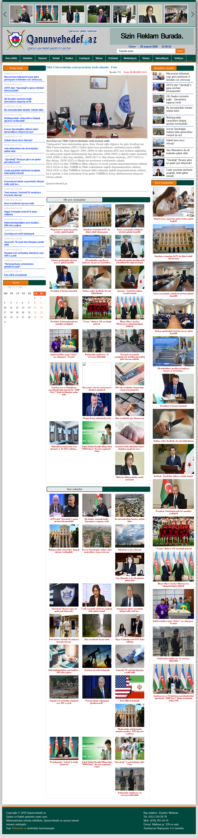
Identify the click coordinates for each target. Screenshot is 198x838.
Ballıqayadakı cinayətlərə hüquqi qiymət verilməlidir (64, 551)
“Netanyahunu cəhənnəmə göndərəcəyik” (97, 702)
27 (23, 317)
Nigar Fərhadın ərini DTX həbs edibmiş (129, 640)
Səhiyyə (178, 58)
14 (29, 307)
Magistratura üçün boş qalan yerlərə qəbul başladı (64, 230)
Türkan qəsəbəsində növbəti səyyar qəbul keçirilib (64, 261)
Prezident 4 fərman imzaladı (64, 291)
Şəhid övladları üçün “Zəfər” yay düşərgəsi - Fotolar (64, 355)
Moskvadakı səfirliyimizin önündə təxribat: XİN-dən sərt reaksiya (130, 731)
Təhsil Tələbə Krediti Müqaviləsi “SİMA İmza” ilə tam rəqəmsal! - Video (96, 448)
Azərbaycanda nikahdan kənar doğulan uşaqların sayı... (129, 447)
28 (29, 317)
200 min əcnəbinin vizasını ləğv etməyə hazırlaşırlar (129, 388)
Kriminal (113, 58)
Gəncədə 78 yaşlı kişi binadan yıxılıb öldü (129, 671)
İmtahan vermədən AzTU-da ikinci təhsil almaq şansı (97, 230)
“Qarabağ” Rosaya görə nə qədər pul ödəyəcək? (64, 610)
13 (23, 307)
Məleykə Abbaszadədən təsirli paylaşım (129, 478)
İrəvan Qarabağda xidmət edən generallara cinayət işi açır (97, 551)
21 (29, 312)
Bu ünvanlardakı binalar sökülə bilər (129, 520)
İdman (99, 58)
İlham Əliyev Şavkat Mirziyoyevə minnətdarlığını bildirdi (129, 323)
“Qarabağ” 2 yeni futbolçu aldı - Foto (129, 763)
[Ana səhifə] (54, 54)
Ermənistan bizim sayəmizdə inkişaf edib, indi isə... (130, 610)
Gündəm (27, 58)
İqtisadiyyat (162, 58)
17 (5, 312)
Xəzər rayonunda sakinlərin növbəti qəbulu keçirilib (130, 230)
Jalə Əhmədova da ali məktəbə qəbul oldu (129, 579)
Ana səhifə (11, 58)
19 (17, 312)
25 (11, 317)
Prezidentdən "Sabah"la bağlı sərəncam (64, 763)
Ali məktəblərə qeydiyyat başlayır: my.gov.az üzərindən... (97, 261)
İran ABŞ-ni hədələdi (129, 701)
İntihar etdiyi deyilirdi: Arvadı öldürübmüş (97, 292)
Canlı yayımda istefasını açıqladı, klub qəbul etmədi (96, 610)
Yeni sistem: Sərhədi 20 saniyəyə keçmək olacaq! (64, 640)
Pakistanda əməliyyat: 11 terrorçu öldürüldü (97, 355)
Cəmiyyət (84, 58)
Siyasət (42, 58)
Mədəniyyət (130, 58)
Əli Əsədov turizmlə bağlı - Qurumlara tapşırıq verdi (96, 520)
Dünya (146, 58)
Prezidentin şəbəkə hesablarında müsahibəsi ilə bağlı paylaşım (130, 261)
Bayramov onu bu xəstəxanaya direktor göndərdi (96, 388)
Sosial (56, 58)
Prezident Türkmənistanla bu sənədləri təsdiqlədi (64, 322)
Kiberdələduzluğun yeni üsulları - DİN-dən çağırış (64, 671)
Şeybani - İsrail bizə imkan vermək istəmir (129, 292)
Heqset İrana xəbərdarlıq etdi (97, 418)
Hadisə (69, 58)
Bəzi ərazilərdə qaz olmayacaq (129, 418)
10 (5, 307)
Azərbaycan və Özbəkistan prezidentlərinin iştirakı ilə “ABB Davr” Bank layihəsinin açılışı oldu (64, 391)
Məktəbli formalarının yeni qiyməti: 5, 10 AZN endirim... (64, 447)
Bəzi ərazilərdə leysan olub (96, 639)
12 (17, 307)
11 (11, 307)
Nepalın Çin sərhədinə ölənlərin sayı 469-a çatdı (64, 702)
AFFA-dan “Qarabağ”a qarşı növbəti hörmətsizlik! (64, 520)
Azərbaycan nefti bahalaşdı (97, 670)
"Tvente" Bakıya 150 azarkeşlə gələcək (96, 322)
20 (23, 312)
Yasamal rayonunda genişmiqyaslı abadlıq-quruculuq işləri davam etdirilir (130, 356)
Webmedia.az (19, 828)
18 (11, 312)
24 (5, 317)
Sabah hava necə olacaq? (130, 550)
